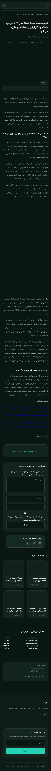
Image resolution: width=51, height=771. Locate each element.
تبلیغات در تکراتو (42, 708)
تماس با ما (23, 708)
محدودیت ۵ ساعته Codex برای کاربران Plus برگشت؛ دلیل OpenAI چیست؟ (39, 582)
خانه (46, 14)
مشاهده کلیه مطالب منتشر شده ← (24, 451)
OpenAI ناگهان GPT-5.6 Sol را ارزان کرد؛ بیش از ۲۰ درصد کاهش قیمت (13, 611)
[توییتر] (40, 543)
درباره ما (31, 708)
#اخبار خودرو (41, 436)
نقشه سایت (13, 708)
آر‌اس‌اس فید (43, 714)
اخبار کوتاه (38, 14)
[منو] (47, 5)
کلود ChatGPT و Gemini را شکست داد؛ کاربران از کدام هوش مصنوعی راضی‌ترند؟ (14, 582)
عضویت (25, 750)
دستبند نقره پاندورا (37, 670)
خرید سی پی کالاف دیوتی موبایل (32, 676)
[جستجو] (3, 5)
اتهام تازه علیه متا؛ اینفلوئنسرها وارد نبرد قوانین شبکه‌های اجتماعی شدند (31, 645)
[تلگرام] (27, 543)
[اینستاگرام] (33, 543)
